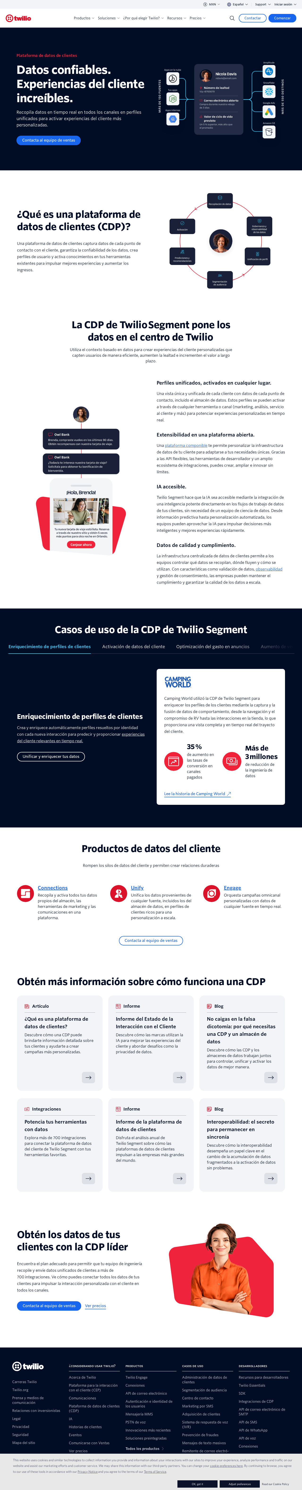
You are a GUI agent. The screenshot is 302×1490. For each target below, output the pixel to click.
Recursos (174, 18)
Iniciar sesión (283, 4)
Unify (137, 888)
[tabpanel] (151, 740)
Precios (195, 18)
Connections (53, 888)
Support (260, 4)
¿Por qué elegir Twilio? (141, 18)
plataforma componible (186, 445)
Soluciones (107, 18)
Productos (82, 18)
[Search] (232, 18)
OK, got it (197, 1484)
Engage (232, 888)
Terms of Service (155, 1471)
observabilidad (269, 569)
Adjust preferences (240, 1484)
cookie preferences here (226, 1466)
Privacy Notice (88, 1471)
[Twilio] (18, 18)
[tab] (49, 648)
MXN (212, 4)
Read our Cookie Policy (275, 1484)
